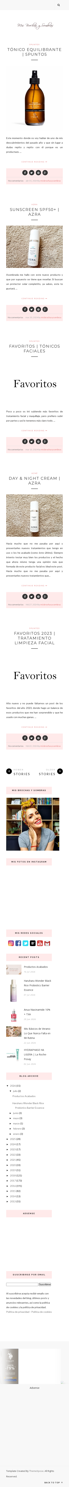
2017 (13, 1180)
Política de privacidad (17, 1311)
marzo (16, 1123)
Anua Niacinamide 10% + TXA (37, 1012)
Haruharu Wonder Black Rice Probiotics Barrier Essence (37, 985)
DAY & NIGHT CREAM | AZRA (34, 481)
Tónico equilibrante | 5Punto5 (34, 52)
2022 (13, 1154)
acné (34, 473)
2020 (13, 1165)
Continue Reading (33, 162)
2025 (13, 1138)
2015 (13, 1190)
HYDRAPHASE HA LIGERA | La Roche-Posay (35, 1054)
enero (16, 1133)
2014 (13, 1196)
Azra (34, 204)
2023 (13, 1149)
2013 (13, 1201)
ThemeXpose (36, 1471)
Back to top (52, 1482)
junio (15, 1113)
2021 (13, 1159)
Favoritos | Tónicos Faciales (34, 348)
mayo (16, 1118)
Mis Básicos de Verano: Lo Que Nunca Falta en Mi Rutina (37, 1033)
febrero (17, 1128)
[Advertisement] (29, 1243)
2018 (13, 1175)
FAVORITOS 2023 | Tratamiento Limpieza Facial (34, 638)
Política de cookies (41, 1311)
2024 (13, 1144)
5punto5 (34, 44)
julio (15, 1090)
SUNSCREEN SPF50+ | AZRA (34, 212)
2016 (13, 1185)
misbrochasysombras (50, 180)
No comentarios (16, 180)
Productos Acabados (36, 966)
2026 (13, 1085)
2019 (13, 1170)
